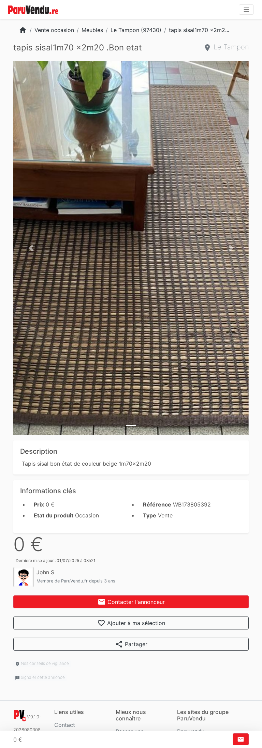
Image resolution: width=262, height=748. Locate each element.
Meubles (92, 30)
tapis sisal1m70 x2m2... (199, 30)
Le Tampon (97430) (136, 30)
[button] (31, 248)
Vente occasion (54, 30)
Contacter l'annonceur (131, 602)
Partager (131, 644)
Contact (64, 724)
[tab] (131, 426)
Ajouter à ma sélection (131, 623)
